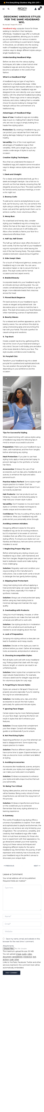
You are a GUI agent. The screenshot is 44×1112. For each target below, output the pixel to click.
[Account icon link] (35, 9)
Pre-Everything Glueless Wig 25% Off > (22, 3)
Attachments (8, 946)
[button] (9, 9)
